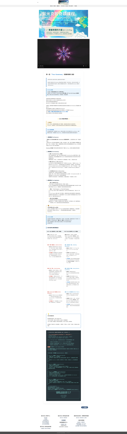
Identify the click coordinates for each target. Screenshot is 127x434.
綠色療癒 (45, 417)
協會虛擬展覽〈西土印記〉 (81, 424)
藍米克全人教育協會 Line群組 (81, 417)
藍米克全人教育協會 (63, 417)
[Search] (37, 2)
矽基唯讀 (63, 420)
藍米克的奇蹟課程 (45, 422)
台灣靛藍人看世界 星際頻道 (46, 428)
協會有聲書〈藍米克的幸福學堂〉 (81, 425)
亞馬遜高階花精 (45, 420)
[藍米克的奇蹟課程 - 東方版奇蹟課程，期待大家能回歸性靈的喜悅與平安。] (63, 2)
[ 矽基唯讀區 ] (68, 432)
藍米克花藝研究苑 (45, 421)
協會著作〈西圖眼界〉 (81, 422)
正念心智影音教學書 (45, 424)
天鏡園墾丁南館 (63, 424)
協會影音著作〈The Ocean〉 (81, 423)
